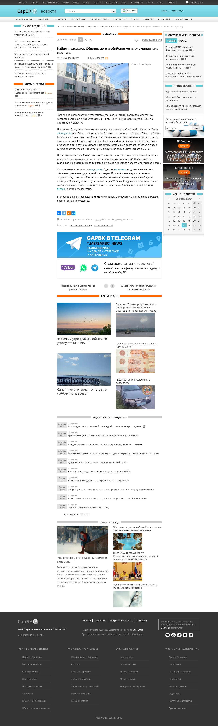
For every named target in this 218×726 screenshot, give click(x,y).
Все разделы (196, 2)
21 (199, 220)
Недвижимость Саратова (84, 656)
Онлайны (164, 19)
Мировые (43, 19)
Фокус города (183, 19)
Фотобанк (27, 693)
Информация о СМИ (29, 634)
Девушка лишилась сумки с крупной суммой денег (97, 462)
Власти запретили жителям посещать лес (28, 114)
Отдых (160, 2)
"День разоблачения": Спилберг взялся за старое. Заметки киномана (135, 586)
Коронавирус (24, 19)
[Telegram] (64, 213)
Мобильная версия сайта (109, 717)
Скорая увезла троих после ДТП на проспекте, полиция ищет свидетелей (111, 489)
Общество (120, 19)
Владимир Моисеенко (123, 219)
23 (174, 225)
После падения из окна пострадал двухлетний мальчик (183, 107)
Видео (65, 2)
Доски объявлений (81, 678)
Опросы (148, 19)
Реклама (86, 620)
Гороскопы (175, 678)
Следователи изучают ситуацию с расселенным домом (138, 287)
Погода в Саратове (32, 686)
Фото (76, 2)
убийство (105, 219)
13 (194, 216)
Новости (22, 2)
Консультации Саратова (132, 686)
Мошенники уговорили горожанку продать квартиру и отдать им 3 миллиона (113, 453)
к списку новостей (103, 224)
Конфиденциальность (121, 620)
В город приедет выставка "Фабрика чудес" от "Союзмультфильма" (33, 65)
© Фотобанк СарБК (141, 64)
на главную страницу (81, 224)
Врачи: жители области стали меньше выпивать (29, 75)
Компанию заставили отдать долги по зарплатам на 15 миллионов (107, 498)
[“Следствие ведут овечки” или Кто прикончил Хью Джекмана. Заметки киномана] (137, 541)
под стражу (95, 169)
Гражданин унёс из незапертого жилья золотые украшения (103, 435)
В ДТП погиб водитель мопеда (181, 91)
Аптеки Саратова (129, 671)
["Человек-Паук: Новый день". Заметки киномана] (82, 540)
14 (199, 216)
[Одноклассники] (69, 213)
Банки (150, 2)
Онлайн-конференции (34, 700)
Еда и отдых (175, 664)
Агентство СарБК (31, 671)
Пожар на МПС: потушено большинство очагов (179, 49)
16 (174, 220)
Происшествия (100, 19)
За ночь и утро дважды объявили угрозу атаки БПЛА (32, 33)
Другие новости (177, 708)
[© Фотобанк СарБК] (93, 87)
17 (179, 220)
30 (194, 207)
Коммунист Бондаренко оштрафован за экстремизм (29, 91)
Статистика (100, 620)
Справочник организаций (85, 686)
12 (189, 216)
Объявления (111, 2)
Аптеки (34, 2)
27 (179, 207)
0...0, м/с (131, 10)
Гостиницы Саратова (180, 671)
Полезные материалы (180, 700)
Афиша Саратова (178, 656)
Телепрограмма (177, 686)
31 (199, 207)
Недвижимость (50, 2)
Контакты (142, 620)
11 (184, 216)
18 (184, 220)
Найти (197, 128)
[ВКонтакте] (59, 213)
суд (96, 219)
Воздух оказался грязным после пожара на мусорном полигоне (105, 444)
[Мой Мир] (73, 213)
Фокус (86, 2)
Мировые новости (32, 664)
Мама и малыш (128, 678)
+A (85, 40)
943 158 (165, 627)
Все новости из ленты (77, 514)
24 (179, 225)
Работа (97, 2)
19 (189, 220)
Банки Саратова (79, 700)
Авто (124, 2)
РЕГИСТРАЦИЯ (177, 10)
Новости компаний (81, 693)
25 (169, 207)
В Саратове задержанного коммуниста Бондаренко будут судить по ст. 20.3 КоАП (31, 44)
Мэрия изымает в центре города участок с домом (78, 287)
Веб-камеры (137, 2)
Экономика (78, 19)
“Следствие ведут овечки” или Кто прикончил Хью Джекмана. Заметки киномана (137, 529)
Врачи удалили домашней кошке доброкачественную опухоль (104, 426)
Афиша (171, 2)
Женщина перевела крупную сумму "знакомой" (180, 66)
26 (174, 207)
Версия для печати (152, 39)
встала (61, 189)
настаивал (120, 169)
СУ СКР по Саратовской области (76, 219)
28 (184, 207)
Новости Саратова (32, 656)
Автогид (75, 664)
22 (169, 225)
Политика (60, 19)
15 (169, 220)
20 (194, 220)
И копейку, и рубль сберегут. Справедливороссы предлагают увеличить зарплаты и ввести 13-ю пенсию (136, 555)
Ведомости (174, 693)
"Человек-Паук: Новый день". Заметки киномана (82, 559)
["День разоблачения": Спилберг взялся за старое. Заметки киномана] (137, 599)
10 (179, 216)
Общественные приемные (36, 708)
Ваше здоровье (128, 664)
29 (189, 207)
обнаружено (64, 133)
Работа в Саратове (81, 671)
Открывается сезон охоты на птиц (88, 507)
